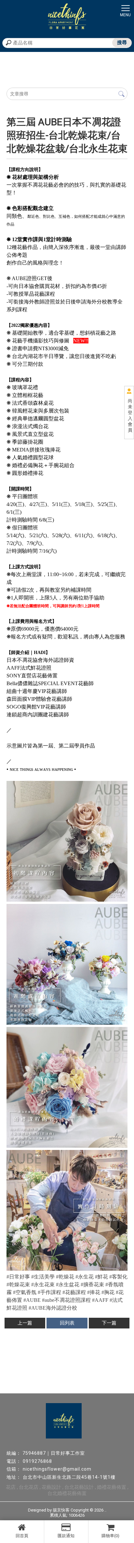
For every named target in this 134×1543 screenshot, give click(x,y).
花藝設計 (51, 1487)
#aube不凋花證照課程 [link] (66, 1300)
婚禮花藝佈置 (111, 1487)
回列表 (67, 1323)
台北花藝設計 (79, 1487)
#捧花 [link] (93, 1292)
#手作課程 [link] (49, 1292)
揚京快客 (61, 1510)
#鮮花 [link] (101, 1276)
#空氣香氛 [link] (24, 1292)
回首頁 (22, 1535)
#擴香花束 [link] (92, 1284)
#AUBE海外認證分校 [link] (53, 1308)
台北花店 (28, 1487)
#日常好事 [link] (18, 1276)
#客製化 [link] (118, 1276)
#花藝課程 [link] (74, 1292)
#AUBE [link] (32, 1300)
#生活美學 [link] (43, 1276)
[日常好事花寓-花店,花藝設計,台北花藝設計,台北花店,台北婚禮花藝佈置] (67, 17)
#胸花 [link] (107, 1292)
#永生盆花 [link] (67, 1284)
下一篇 (109, 1323)
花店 (11, 1487)
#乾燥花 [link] (65, 1276)
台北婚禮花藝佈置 (67, 1493)
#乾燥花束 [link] (18, 1284)
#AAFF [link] (100, 1300)
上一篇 (25, 1323)
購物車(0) (110, 1535)
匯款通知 (66, 1535)
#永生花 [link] (84, 1276)
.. (105, 1510)
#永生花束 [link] (43, 1284)
